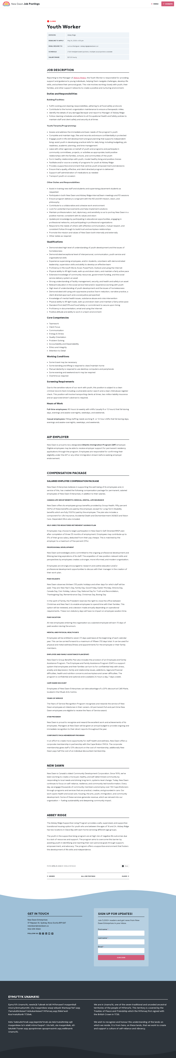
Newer (52, 876)
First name (103, 929)
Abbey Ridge (71, 35)
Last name (103, 938)
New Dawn (17, 3)
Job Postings (32, 3)
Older (124, 876)
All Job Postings (88, 876)
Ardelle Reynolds (70, 866)
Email (101, 947)
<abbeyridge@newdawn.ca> (89, 46)
